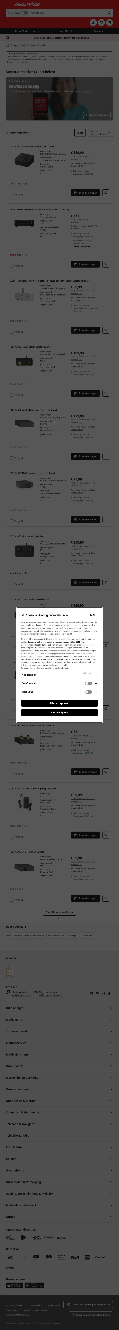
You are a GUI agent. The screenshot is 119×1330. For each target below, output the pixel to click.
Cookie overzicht (44, 668)
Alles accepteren (59, 703)
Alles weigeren (59, 712)
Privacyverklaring (28, 668)
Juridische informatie (61, 668)
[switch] (88, 683)
